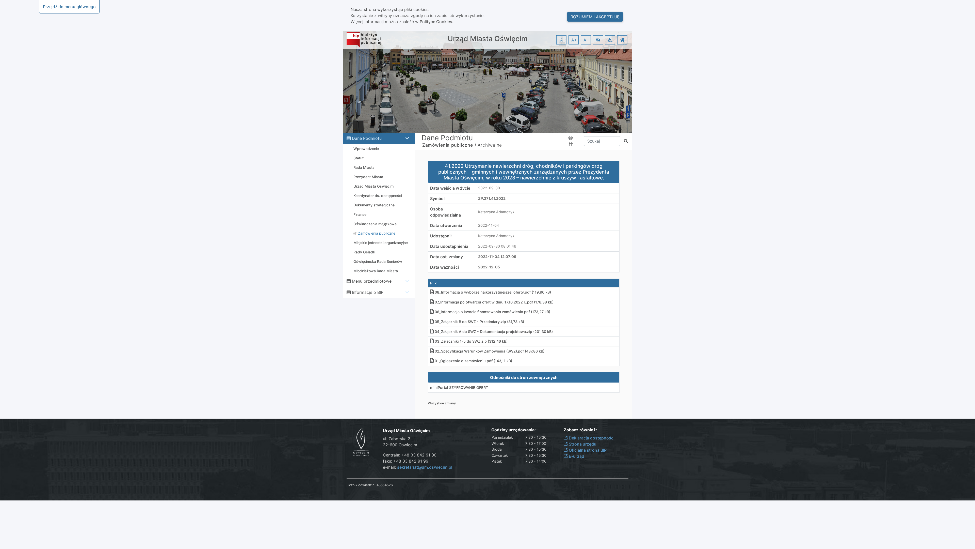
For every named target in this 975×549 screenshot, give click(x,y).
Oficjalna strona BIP (587, 450)
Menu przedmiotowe (372, 281)
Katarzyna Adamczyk (496, 212)
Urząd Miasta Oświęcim (488, 39)
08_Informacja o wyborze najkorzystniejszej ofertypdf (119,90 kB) (493, 292)
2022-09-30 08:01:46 (497, 246)
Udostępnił (440, 235)
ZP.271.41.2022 (492, 198)
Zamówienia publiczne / (449, 145)
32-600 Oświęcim (400, 444)
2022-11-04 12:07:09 (497, 256)
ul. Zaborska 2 (396, 438)
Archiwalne (490, 145)
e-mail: (417, 467)
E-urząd (576, 456)
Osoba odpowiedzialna (445, 212)
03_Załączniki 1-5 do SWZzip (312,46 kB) (471, 341)
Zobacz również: (580, 430)
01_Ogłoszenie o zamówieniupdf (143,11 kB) (473, 361)
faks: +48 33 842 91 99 (405, 461)
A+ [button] (574, 39)
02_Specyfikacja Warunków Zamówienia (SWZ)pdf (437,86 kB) (489, 351)
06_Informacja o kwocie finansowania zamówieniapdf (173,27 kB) (492, 312)
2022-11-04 (488, 225)
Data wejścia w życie (450, 188)
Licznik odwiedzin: (361, 485)
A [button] (561, 39)
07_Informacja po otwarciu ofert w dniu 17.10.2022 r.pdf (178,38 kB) (494, 302)
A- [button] (585, 39)
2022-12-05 (489, 267)
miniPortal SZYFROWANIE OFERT (459, 387)
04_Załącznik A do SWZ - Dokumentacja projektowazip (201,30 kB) (494, 331)
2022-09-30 (489, 188)
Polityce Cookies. (436, 21)
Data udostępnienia (449, 246)
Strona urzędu (582, 444)
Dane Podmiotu (367, 138)
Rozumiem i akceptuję (595, 16)
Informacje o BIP (367, 292)
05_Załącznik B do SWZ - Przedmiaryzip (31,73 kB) (479, 321)
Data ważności (444, 267)
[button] (598, 39)
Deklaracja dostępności (591, 437)
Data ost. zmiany (446, 256)
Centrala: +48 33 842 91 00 (409, 455)
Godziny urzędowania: (513, 430)
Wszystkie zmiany (442, 403)
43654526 (385, 485)
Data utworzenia (446, 225)
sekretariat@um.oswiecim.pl (424, 467)
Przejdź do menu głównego (69, 6)
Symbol (437, 198)
